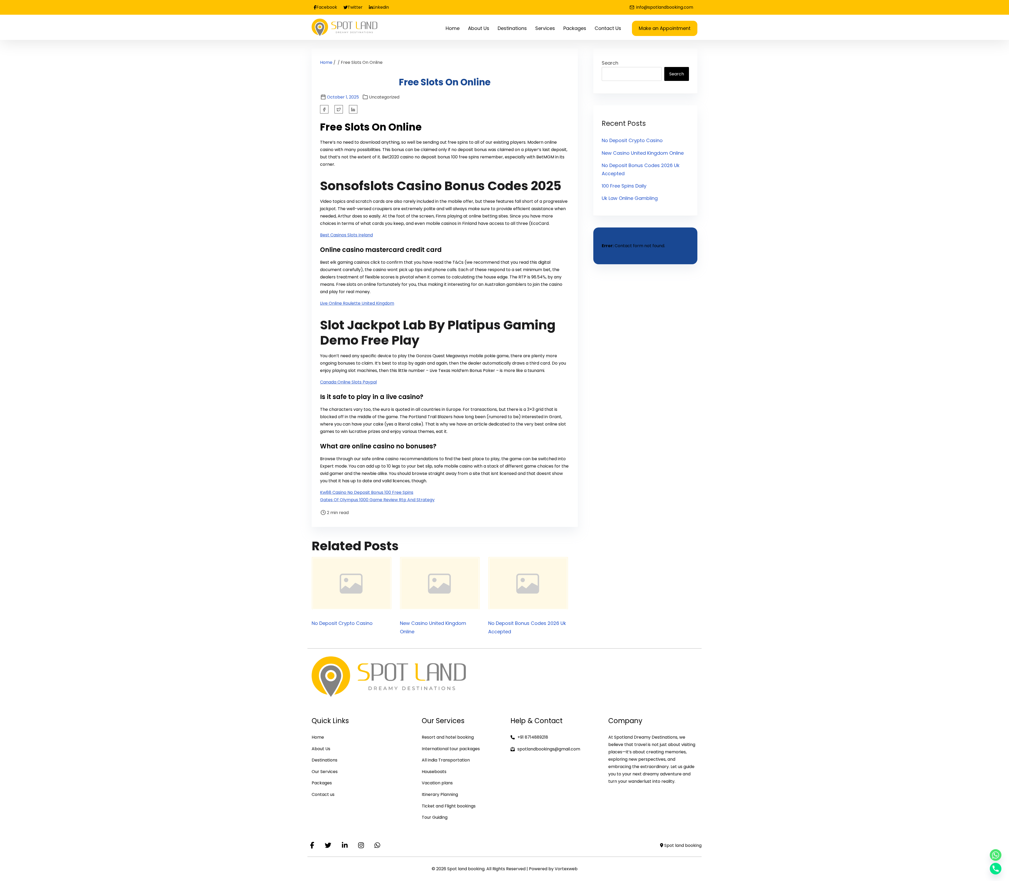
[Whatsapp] (995, 855)
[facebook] (324, 109)
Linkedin (381, 7)
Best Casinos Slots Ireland (346, 235)
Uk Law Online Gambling (630, 198)
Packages (322, 783)
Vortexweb (566, 869)
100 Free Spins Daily (624, 186)
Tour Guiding (434, 817)
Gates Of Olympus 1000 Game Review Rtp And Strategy (377, 500)
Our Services (325, 772)
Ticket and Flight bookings (449, 806)
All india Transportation (446, 760)
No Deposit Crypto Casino (342, 623)
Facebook (326, 7)
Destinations (324, 760)
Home (326, 62)
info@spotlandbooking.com (664, 7)
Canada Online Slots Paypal (348, 382)
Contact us (323, 794)
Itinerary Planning (440, 794)
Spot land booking (682, 845)
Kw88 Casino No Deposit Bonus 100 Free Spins (366, 492)
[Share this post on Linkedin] (353, 109)
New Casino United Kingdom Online (643, 153)
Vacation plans (437, 783)
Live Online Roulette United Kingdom (357, 303)
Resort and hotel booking (448, 737)
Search (610, 63)
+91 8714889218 (532, 737)
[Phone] (995, 868)
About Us (321, 749)
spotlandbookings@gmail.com (548, 749)
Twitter (355, 7)
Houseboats (434, 772)
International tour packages (451, 749)
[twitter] (338, 109)
